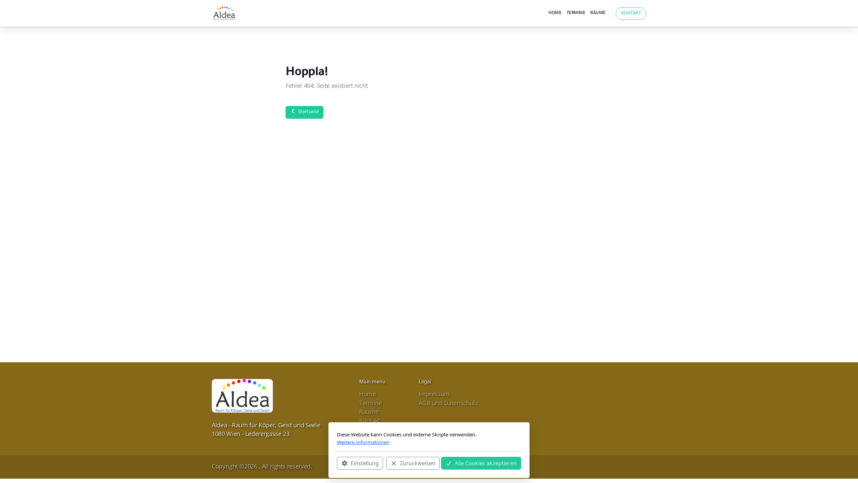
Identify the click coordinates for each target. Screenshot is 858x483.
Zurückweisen (417, 463)
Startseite (308, 112)
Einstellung (365, 463)
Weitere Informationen (363, 442)
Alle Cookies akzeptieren (486, 463)
